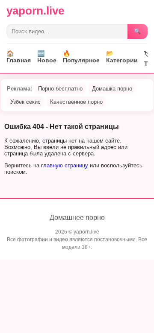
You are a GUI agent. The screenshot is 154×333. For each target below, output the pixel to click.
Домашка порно (112, 88)
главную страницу (64, 165)
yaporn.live (35, 10)
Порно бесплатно (60, 88)
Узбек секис (25, 102)
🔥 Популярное (81, 57)
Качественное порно (76, 102)
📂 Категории (122, 57)
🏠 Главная (18, 57)
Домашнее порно (77, 217)
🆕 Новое (46, 57)
